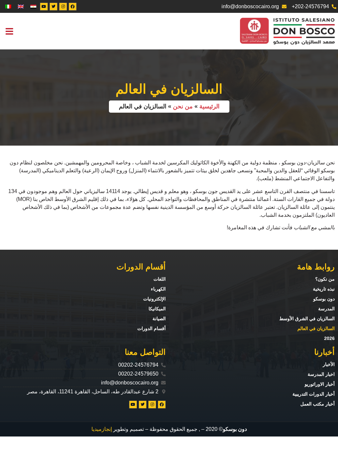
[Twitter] (53, 7)
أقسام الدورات (151, 328)
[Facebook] (73, 7)
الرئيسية (209, 106)
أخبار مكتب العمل (317, 404)
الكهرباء (158, 289)
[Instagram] (63, 7)
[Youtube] (44, 7)
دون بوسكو (324, 298)
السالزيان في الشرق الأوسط (307, 318)
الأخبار (329, 364)
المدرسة (326, 308)
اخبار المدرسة (321, 374)
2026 (329, 338)
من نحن (183, 106)
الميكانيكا (157, 308)
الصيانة (159, 318)
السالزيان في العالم (316, 328)
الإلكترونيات (154, 298)
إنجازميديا (101, 429)
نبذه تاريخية (324, 289)
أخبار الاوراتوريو (320, 384)
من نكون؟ (325, 279)
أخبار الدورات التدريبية (313, 394)
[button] (9, 31)
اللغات (159, 279)
